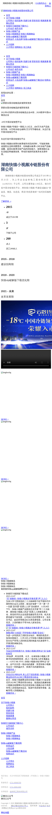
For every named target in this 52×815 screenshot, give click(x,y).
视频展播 (44, 20)
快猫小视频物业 (28, 34)
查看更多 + (11, 625)
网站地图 (5, 812)
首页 (8, 15)
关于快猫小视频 (13, 18)
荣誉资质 (36, 20)
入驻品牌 (19, 39)
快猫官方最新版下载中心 (17, 26)
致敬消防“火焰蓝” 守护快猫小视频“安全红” (25, 633)
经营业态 (10, 39)
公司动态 (10, 28)
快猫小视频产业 (13, 31)
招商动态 (10, 754)
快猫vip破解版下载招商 (16, 36)
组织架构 (19, 20)
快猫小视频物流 (13, 34)
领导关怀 (19, 28)
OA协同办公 (41, 3)
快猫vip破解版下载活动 (33, 39)
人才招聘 (10, 44)
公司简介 (10, 20)
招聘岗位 (19, 47)
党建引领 (27, 20)
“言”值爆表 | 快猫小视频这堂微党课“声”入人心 (26, 598)
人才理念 (10, 47)
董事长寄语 (11, 718)
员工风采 (27, 47)
